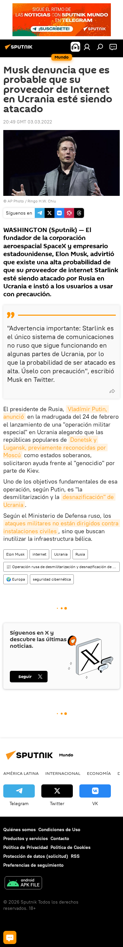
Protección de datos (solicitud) (35, 856)
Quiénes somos (19, 829)
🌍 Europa (15, 579)
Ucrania (61, 554)
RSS (75, 856)
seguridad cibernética (52, 579)
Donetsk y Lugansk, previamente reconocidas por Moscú (55, 447)
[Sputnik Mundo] (19, 49)
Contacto (60, 838)
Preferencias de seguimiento (33, 865)
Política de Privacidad (25, 847)
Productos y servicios (25, 838)
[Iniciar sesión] (86, 46)
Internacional (62, 773)
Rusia (80, 554)
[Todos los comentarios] (9, 937)
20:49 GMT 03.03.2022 (27, 122)
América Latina (21, 773)
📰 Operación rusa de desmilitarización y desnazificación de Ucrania (62, 566)
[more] (112, 391)
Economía (99, 773)
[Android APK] (23, 883)
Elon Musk (15, 554)
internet (39, 554)
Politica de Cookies (71, 847)
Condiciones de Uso (59, 829)
